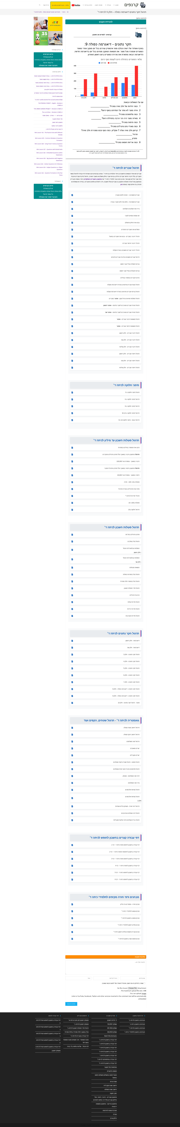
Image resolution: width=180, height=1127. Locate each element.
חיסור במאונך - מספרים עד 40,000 (128, 475)
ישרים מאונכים (135, 748)
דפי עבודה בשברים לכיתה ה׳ (79, 1036)
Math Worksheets (110, 1036)
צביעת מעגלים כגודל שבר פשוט (130, 271)
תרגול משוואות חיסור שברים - (128, 326)
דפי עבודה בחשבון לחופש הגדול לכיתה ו (47, 1047)
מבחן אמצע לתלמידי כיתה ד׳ (130, 911)
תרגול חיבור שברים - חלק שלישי (129, 347)
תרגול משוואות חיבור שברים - (128, 319)
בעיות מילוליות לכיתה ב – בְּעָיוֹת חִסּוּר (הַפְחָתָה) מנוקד (48, 83)
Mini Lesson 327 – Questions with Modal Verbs (49, 149)
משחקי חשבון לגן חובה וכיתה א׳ (78, 1020)
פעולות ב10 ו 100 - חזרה (132, 482)
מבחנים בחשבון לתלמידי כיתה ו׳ (134, 1032)
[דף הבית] (67, 12)
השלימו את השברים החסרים (130, 229)
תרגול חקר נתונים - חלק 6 (131, 675)
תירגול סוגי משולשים (133, 741)
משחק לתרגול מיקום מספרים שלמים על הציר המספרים (48, 93)
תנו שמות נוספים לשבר (132, 215)
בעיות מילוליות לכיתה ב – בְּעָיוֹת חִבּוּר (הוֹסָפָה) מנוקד (49, 86)
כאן (121, 184)
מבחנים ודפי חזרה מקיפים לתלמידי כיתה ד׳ (114, 897)
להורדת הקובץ (105, 21)
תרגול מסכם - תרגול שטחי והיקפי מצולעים (126, 762)
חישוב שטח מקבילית (110, 1085)
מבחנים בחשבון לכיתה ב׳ (137, 1020)
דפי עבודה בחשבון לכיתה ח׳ (108, 1063)
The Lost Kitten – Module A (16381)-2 (52, 112)
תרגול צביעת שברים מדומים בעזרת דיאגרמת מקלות (123, 291)
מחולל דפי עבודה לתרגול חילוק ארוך (53, 89)
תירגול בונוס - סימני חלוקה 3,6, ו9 (129, 420)
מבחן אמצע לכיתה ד (57, 96)
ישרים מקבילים (135, 755)
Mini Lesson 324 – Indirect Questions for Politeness (48, 164)
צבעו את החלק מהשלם (132, 222)
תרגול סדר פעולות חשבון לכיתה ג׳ (78, 1028)
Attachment (141, 988)
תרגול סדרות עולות (134, 602)
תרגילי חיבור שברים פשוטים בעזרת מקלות (126, 250)
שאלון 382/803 (112, 1032)
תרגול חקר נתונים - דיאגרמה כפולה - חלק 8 (126, 689)
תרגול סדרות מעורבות (133, 616)
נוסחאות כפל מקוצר (110, 1067)
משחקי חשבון (56, 1051)
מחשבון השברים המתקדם (93, 179)
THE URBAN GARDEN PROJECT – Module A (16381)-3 (48, 109)
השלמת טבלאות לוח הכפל (131, 548)
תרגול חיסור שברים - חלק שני (130, 360)
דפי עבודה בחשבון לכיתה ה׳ (108, 1052)
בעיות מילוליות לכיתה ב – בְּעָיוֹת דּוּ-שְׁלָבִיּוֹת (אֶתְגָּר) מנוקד (48, 76)
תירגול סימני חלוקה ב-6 (132, 399)
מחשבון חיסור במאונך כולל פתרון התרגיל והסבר (122, 468)
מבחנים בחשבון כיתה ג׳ (137, 1024)
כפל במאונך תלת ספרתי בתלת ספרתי (77, 1032)
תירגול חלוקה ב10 (134, 509)
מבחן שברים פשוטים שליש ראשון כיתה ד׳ (126, 932)
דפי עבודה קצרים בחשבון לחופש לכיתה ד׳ (114, 837)
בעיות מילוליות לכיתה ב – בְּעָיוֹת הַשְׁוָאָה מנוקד (51, 79)
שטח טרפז (113, 1082)
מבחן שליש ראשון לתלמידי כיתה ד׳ (129, 925)
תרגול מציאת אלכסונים (132, 790)
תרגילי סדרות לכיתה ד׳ (132, 496)
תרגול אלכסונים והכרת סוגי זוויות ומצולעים (126, 769)
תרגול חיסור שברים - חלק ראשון (129, 354)
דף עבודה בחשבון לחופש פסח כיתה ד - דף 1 (125, 845)
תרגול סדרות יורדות (133, 609)
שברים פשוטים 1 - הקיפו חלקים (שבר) (128, 195)
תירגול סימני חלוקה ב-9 (132, 406)
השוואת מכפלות (134, 567)
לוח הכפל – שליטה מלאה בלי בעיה (78, 1046)
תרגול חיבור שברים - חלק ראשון (129, 333)
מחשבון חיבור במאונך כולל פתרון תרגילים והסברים (121, 454)
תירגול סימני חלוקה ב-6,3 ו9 (131, 413)
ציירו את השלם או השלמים (131, 209)
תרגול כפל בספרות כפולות (131, 574)
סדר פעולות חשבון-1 (57, 119)
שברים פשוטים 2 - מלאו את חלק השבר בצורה (125, 202)
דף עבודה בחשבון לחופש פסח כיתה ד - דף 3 (125, 859)
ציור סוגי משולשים (134, 783)
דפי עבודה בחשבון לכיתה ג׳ (108, 1044)
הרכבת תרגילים (135, 595)
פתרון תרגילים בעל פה (132, 534)
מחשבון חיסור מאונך (57, 122)
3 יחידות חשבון (112, 1020)
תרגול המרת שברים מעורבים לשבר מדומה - (121, 305)
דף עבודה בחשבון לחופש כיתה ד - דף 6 (127, 879)
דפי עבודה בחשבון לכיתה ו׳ (108, 1055)
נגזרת (115, 1114)
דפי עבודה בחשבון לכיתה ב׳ (108, 1040)
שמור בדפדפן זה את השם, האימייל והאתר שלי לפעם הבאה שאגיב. (122, 983)
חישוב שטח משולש (111, 1089)
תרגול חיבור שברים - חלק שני (130, 340)
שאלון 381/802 (112, 1028)
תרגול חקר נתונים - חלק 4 (131, 661)
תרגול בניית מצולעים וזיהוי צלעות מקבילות (126, 820)
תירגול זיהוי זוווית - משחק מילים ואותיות (127, 806)
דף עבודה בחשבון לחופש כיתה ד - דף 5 (127, 872)
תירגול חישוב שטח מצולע (132, 727)
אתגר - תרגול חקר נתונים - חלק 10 (129, 703)
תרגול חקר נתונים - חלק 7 (131, 682)
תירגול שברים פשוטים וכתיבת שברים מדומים (125, 257)
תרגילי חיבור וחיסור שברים (131, 243)
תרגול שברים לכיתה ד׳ (125, 167)
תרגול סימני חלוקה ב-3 (132, 392)
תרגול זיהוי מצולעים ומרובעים (130, 813)
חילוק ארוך (113, 1118)
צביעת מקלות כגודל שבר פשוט (130, 264)
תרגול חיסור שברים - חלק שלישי (129, 367)
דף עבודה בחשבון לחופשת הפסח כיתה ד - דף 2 (124, 852)
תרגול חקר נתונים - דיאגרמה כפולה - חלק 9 (126, 696)
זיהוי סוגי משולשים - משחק (131, 776)
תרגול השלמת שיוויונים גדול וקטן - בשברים (124, 298)
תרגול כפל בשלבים (134, 541)
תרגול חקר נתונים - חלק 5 (131, 668)
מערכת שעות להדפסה (110, 1110)
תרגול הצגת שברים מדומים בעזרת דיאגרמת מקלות (123, 285)
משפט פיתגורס (112, 1071)
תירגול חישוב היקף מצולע (132, 734)
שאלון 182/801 (112, 1024)
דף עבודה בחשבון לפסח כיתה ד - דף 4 (127, 865)
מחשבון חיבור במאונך (56, 126)
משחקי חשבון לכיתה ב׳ (81, 1024)
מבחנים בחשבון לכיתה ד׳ (137, 1028)
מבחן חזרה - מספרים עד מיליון (130, 904)
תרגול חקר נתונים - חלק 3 (131, 654)
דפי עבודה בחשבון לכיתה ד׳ (108, 1048)
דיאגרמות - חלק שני (133, 647)
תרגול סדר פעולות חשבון (132, 588)
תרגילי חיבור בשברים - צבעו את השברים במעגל (124, 236)
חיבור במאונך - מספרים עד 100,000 (128, 461)
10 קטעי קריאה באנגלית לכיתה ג (54, 129)
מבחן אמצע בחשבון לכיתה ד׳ (130, 918)
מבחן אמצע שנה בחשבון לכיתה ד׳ (129, 939)
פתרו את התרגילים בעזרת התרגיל (129, 489)
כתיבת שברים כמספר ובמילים (130, 278)
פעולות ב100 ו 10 (134, 503)
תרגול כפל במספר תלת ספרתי (130, 581)
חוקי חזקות (113, 1093)
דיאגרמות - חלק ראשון (133, 640)
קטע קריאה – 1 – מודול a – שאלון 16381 (52, 115)
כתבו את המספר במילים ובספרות (129, 447)
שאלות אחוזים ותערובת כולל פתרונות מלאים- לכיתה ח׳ (48, 100)
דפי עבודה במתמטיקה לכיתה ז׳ (107, 1059)
